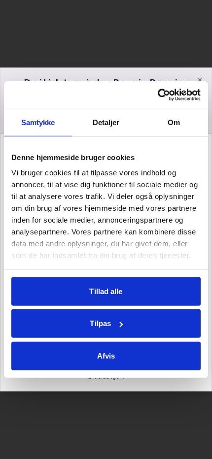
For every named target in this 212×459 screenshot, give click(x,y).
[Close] (200, 80)
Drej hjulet (114, 348)
